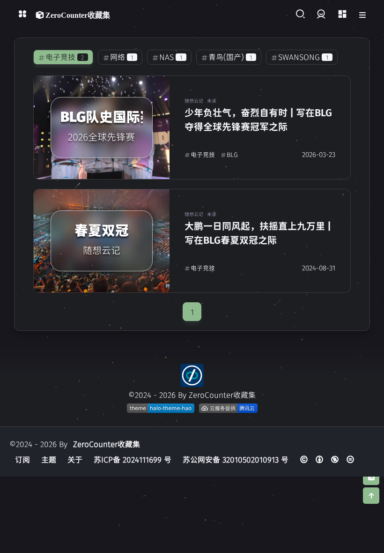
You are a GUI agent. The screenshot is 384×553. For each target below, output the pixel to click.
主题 (48, 459)
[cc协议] (327, 459)
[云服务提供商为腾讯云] (228, 408)
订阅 (22, 459)
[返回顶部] (192, 375)
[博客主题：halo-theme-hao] (160, 408)
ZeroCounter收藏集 (106, 443)
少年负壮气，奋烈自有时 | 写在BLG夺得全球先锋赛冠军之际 (258, 119)
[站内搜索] (300, 14)
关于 (74, 459)
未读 (211, 100)
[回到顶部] (371, 495)
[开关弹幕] (371, 477)
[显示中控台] (342, 14)
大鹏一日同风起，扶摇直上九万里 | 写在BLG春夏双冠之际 (258, 233)
